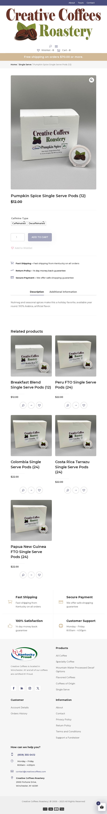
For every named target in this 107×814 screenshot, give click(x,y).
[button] (91, 80)
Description (37, 292)
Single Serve (25, 64)
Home (14, 64)
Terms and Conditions (68, 731)
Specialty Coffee (65, 661)
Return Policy (63, 725)
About (72, 3)
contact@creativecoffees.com (31, 771)
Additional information (63, 292)
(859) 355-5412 (26, 754)
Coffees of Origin (65, 683)
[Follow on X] (38, 688)
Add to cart (40, 237)
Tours (81, 3)
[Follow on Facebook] (14, 688)
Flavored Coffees (65, 677)
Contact (91, 3)
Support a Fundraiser (67, 737)
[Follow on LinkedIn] (22, 688)
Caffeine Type (19, 218)
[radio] (19, 223)
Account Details (20, 707)
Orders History (19, 713)
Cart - (66, 50)
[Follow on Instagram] (30, 688)
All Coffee (61, 655)
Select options (31, 405)
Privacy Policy (63, 719)
